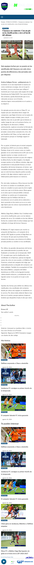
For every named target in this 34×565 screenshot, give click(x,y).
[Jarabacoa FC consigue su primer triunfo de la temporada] (13, 376)
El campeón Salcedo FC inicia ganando (14, 415)
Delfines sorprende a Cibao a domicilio (14, 363)
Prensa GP (4, 309)
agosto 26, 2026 (7, 367)
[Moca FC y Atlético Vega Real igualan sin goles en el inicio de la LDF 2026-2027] (13, 539)
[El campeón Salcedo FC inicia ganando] (13, 403)
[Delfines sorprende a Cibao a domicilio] (13, 351)
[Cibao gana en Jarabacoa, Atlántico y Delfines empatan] (13, 511)
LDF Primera (5, 28)
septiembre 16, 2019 (8, 37)
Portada (3, 22)
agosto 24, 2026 (7, 419)
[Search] (31, 16)
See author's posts (7, 312)
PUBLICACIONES (11, 22)
